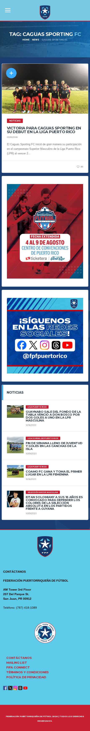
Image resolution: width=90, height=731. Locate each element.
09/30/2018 (12, 137)
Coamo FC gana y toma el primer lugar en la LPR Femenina (54, 473)
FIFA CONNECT (18, 667)
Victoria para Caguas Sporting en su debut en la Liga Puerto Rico (44, 130)
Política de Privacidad (26, 677)
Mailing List (16, 663)
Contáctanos (19, 658)
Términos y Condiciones (27, 672)
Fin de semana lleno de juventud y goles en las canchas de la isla (54, 446)
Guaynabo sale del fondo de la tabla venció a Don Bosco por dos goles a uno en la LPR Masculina (53, 416)
